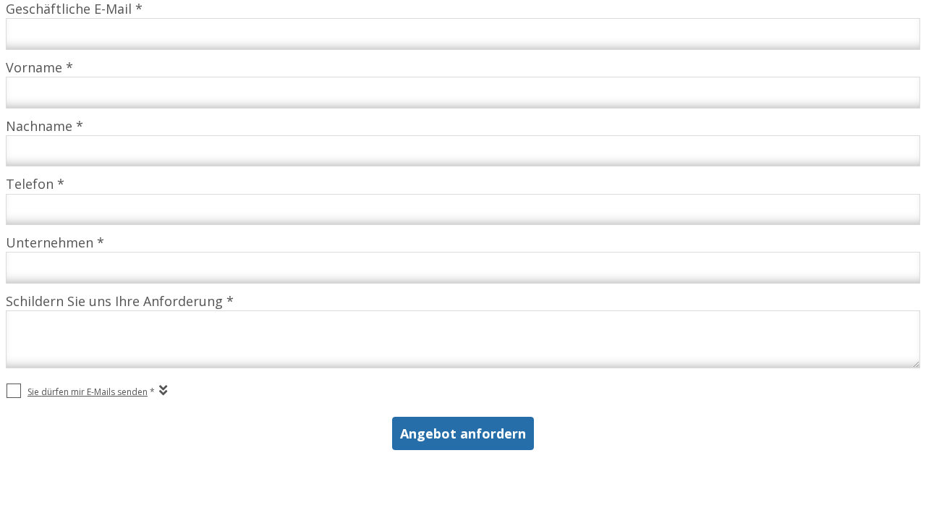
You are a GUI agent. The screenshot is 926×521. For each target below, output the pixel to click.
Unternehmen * (55, 242)
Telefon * (35, 183)
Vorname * (39, 67)
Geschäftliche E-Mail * (74, 8)
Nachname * (44, 126)
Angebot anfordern (463, 433)
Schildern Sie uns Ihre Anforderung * (120, 301)
